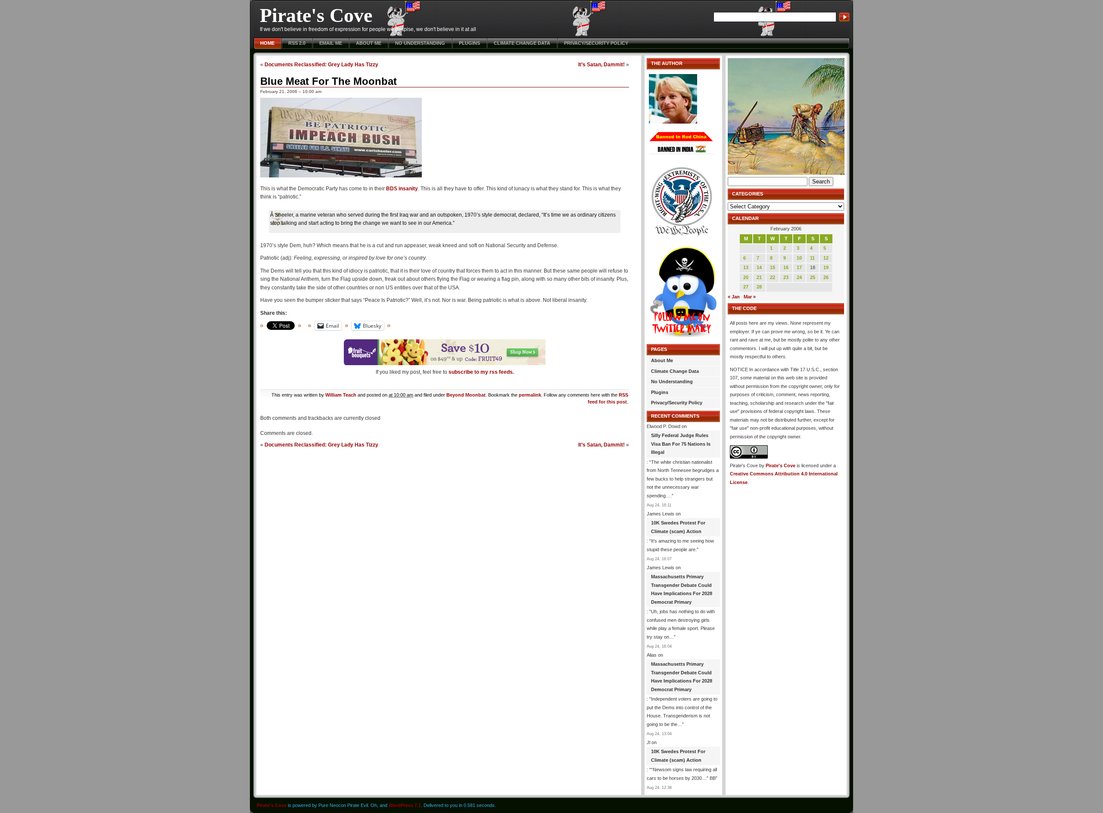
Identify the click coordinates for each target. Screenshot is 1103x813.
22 (772, 277)
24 (799, 277)
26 (826, 277)
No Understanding (420, 43)
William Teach (340, 394)
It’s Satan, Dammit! (601, 64)
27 (745, 286)
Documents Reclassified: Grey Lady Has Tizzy (321, 64)
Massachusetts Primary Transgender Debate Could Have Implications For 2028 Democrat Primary (681, 589)
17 (799, 267)
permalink (530, 394)
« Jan (734, 296)
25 (812, 277)
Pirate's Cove (316, 15)
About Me (368, 43)
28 (759, 286)
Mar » (750, 296)
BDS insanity (402, 189)
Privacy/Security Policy (596, 43)
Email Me (330, 43)
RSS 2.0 (296, 43)
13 (745, 267)
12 (826, 258)
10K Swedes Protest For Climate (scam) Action (678, 527)
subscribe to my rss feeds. (481, 372)
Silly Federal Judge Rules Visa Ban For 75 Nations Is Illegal (680, 444)
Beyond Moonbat (466, 394)
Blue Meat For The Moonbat (328, 81)
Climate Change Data (522, 43)
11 (812, 258)
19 (826, 267)
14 (759, 267)
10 (799, 258)
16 (785, 267)
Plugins (469, 43)
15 (772, 267)
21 (759, 277)
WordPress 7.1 (405, 805)
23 (785, 277)
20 (745, 277)
